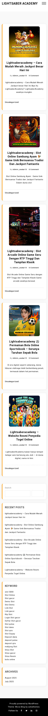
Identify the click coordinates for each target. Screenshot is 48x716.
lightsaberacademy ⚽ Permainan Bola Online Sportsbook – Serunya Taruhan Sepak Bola (24, 347)
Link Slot (9, 608)
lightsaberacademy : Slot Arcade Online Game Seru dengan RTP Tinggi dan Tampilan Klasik (24, 257)
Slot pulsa (9, 624)
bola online (10, 659)
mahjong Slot (11, 647)
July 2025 (9, 681)
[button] (44, 3)
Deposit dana (11, 637)
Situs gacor (10, 653)
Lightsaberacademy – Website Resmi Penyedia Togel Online (24, 436)
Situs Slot (9, 650)
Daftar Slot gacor (13, 621)
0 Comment (34, 76)
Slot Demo (10, 605)
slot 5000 (9, 592)
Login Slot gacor (12, 618)
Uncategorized (12, 102)
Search (8, 488)
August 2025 (10, 678)
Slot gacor (10, 598)
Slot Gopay (10, 634)
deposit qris (10, 643)
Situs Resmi (10, 656)
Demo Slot (10, 601)
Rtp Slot (8, 614)
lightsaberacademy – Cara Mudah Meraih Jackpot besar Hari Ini (24, 66)
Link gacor (10, 611)
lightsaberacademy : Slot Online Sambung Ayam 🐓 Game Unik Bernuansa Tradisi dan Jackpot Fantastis (24, 158)
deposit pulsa (11, 640)
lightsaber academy (20, 3)
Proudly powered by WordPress (24, 703)
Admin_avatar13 (20, 76)
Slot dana (9, 627)
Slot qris (9, 630)
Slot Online (10, 595)
